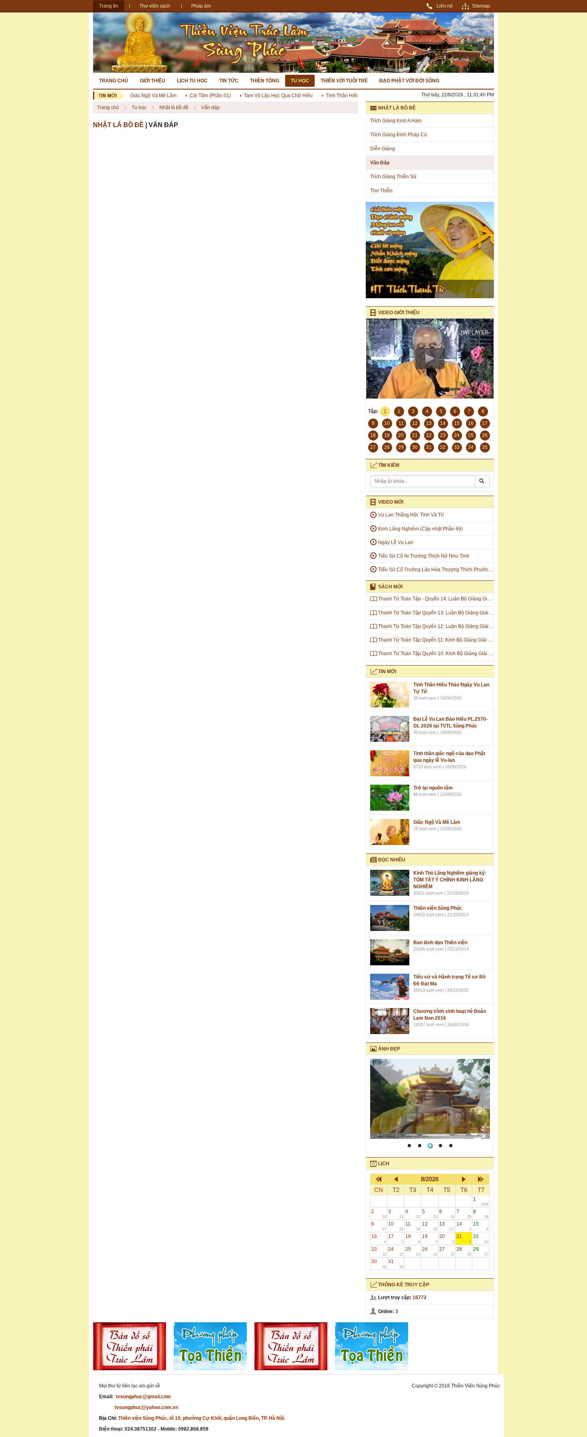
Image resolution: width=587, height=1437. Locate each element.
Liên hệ (444, 6)
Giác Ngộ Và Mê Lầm (138, 95)
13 (446, 1226)
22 (480, 1239)
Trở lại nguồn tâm (433, 788)
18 (412, 1239)
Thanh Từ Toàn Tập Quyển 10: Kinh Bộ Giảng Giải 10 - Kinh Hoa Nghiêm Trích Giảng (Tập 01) (480, 653)
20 (446, 1239)
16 (379, 1239)
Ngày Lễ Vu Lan (395, 542)
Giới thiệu (152, 81)
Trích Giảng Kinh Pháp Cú (398, 135)
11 (412, 1226)
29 (480, 1251)
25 (412, 1251)
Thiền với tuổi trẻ (344, 81)
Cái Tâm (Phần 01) (194, 95)
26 (429, 1251)
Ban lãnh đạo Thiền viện (440, 942)
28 (464, 1251)
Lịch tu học (192, 81)
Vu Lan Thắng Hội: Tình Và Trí (411, 515)
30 (379, 1264)
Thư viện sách (154, 6)
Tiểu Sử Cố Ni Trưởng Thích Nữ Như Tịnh (423, 556)
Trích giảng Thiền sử (393, 176)
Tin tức (228, 81)
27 (446, 1251)
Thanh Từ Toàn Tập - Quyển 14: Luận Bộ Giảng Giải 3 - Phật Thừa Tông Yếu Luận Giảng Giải (479, 599)
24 (395, 1251)
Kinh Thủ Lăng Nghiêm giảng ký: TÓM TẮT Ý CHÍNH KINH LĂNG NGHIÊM (449, 879)
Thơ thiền (381, 190)
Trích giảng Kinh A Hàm (396, 121)
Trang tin (108, 6)
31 (395, 1264)
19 (429, 1239)
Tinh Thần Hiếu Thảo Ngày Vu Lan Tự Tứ (355, 95)
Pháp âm (201, 6)
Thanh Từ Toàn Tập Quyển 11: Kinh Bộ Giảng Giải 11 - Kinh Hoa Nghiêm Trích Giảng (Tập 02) (480, 640)
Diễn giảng (382, 148)
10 (395, 1226)
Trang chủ (113, 81)
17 (395, 1239)
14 (464, 1226)
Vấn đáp (210, 107)
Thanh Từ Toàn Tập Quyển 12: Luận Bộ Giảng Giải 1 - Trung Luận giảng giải (461, 626)
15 (480, 1226)
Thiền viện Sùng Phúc (437, 908)
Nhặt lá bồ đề (174, 107)
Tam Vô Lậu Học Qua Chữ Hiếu (262, 95)
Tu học (300, 81)
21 (464, 1239)
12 (429, 1226)
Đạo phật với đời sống (409, 81)
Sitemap (481, 6)
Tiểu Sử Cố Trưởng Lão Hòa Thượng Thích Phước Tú (436, 569)
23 (379, 1251)
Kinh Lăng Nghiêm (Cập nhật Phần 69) (420, 529)
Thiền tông (264, 81)
